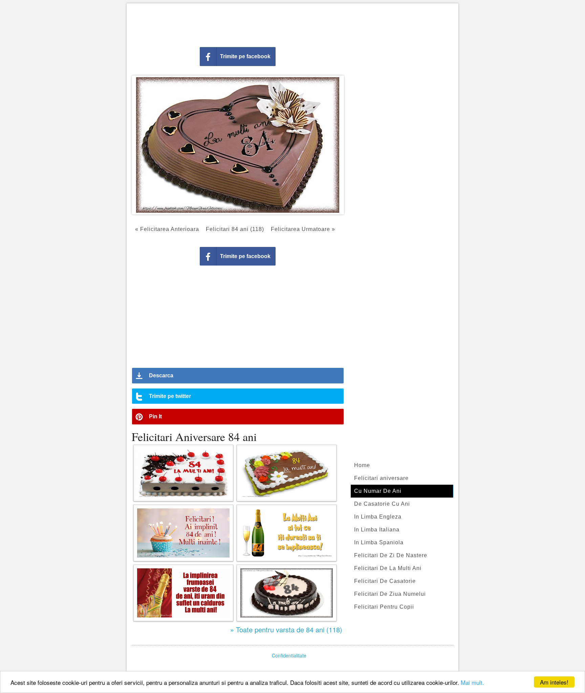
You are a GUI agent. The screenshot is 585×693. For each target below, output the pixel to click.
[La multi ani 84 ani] (286, 592)
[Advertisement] (292, 23)
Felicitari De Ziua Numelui (390, 594)
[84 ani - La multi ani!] (286, 473)
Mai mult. (472, 682)
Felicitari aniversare (381, 478)
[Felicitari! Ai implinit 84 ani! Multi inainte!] (183, 533)
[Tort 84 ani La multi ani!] (183, 473)
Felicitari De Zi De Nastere (390, 555)
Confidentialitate (289, 655)
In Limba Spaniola (379, 542)
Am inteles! (554, 682)
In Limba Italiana (376, 529)
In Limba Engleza (378, 517)
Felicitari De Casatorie (385, 581)
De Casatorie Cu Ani (382, 504)
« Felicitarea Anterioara (167, 229)
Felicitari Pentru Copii (384, 607)
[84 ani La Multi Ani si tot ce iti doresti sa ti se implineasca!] (286, 533)
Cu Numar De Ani (378, 491)
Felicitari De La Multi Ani (387, 568)
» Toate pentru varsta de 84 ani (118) (286, 629)
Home (362, 465)
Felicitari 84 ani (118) (235, 229)
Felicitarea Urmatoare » (303, 229)
